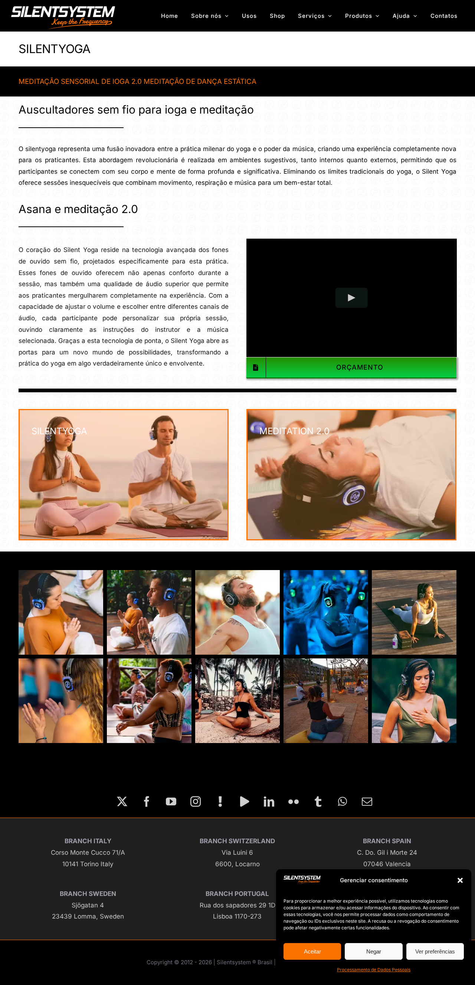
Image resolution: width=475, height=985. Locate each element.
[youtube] (171, 801)
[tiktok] (220, 801)
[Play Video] (351, 298)
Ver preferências (435, 951)
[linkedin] (269, 801)
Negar (373, 951)
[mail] (367, 801)
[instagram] (195, 801)
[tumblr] (318, 801)
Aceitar (312, 951)
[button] (460, 880)
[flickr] (293, 801)
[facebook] (146, 801)
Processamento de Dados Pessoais (373, 969)
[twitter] (122, 801)
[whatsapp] (342, 801)
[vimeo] (244, 801)
